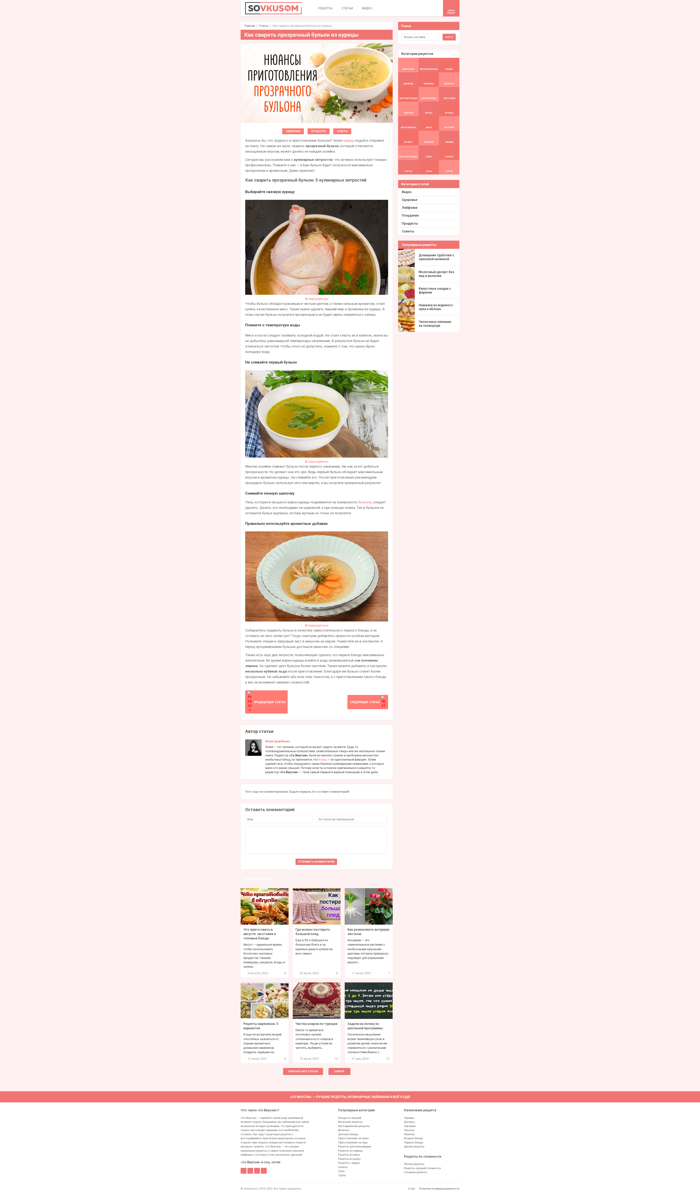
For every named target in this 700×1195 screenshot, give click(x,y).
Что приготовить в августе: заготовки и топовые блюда (259, 934)
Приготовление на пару (353, 1142)
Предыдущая (269, 702)
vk (250, 1171)
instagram (257, 1171)
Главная (249, 26)
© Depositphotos (316, 299)
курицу (349, 140)
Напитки (409, 1134)
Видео (407, 192)
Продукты (318, 131)
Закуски (409, 1130)
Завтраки (410, 1126)
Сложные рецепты (415, 1172)
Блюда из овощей (349, 1118)
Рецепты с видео (349, 1163)
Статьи (263, 26)
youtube (264, 1171)
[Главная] (273, 8)
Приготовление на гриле (353, 1138)
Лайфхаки (293, 131)
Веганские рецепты (350, 1122)
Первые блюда (413, 1142)
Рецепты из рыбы (349, 1159)
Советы (342, 131)
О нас (411, 1188)
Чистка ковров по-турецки (316, 1024)
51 (388, 1058)
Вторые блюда (413, 1138)
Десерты (409, 1122)
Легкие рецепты (414, 1164)
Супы (341, 1171)
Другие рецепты (414, 1146)
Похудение (410, 215)
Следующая (365, 702)
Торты (342, 1175)
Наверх (339, 1071)
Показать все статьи (303, 1071)
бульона (364, 502)
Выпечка (343, 1130)
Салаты (343, 1167)
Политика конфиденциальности (439, 1188)
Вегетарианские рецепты (354, 1126)
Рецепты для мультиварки (354, 1146)
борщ (323, 759)
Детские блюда (348, 1134)
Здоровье (409, 200)
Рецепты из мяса (349, 1154)
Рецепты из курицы (350, 1150)
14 (336, 1058)
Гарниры (409, 1118)
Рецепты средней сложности (422, 1168)
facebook (243, 1171)
